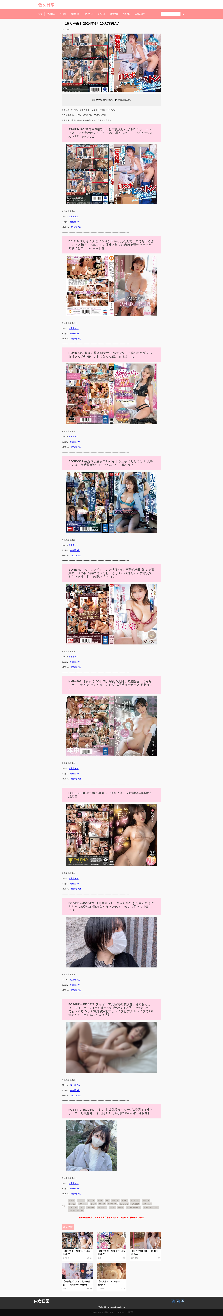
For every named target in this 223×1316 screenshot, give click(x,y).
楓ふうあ (91, 1200)
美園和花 (115, 1200)
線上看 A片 (74, 216)
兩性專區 (126, 14)
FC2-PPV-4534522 (151, 1207)
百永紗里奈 (135, 1204)
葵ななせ (72, 1204)
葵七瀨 (93, 1204)
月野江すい (135, 1200)
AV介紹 (63, 14)
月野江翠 (146, 1200)
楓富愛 (100, 1200)
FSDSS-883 (102, 1207)
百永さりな (124, 1204)
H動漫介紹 (88, 14)
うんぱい (81, 1200)
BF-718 (102, 1204)
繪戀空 (120, 1207)
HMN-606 (90, 1207)
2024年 (124, 1200)
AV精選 (71, 1200)
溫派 (82, 1207)
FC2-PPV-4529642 (76, 1211)
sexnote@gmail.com (116, 1307)
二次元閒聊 (140, 14)
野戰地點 (114, 14)
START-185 (83, 1204)
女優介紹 (75, 14)
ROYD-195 (112, 1204)
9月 (107, 1200)
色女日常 (140, 1218)
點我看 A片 (76, 227)
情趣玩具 (101, 14)
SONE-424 (73, 1207)
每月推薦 (51, 14)
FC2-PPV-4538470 (133, 1207)
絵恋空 (112, 1207)
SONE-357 (147, 1204)
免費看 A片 (75, 222)
